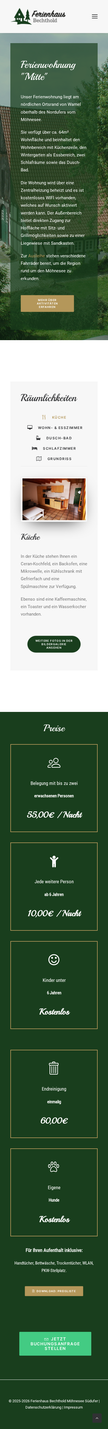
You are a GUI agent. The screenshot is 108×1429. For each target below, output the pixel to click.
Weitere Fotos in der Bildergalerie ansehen (54, 644)
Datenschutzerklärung (43, 1407)
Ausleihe (36, 255)
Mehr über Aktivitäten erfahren (48, 303)
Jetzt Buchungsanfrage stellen (56, 1344)
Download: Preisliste (56, 1291)
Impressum (73, 1407)
